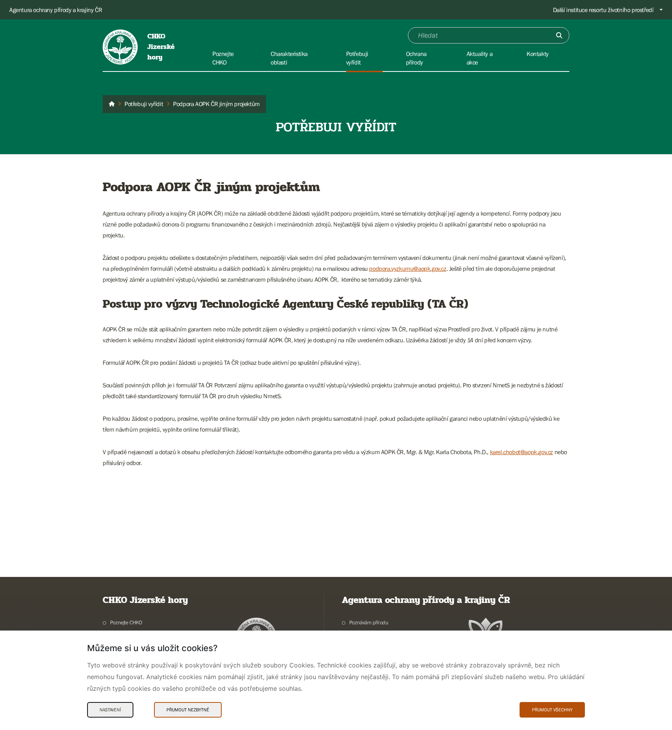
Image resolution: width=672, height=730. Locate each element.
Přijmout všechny (552, 710)
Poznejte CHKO (126, 622)
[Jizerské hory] (111, 104)
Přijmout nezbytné (187, 710)
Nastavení (110, 710)
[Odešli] (559, 35)
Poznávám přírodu (368, 622)
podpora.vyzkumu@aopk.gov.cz (407, 268)
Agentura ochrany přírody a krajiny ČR (55, 9)
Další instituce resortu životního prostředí (603, 9)
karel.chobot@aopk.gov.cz (521, 451)
